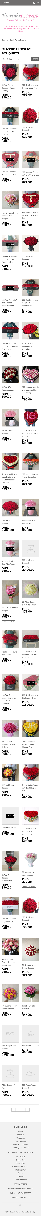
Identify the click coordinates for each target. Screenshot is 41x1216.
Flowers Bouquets (20, 1180)
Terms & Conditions (20, 1145)
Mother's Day (20, 1170)
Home (3, 40)
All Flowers (20, 1157)
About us (20, 1135)
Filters (35, 59)
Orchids (20, 1176)
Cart (37, 3)
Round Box (20, 1160)
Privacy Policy (20, 1141)
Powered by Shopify (28, 1212)
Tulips (20, 1173)
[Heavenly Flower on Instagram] (20, 1206)
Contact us (20, 1138)
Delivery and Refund (21, 1148)
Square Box (20, 1163)
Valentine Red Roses (20, 1167)
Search (20, 1131)
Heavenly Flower (15, 1212)
